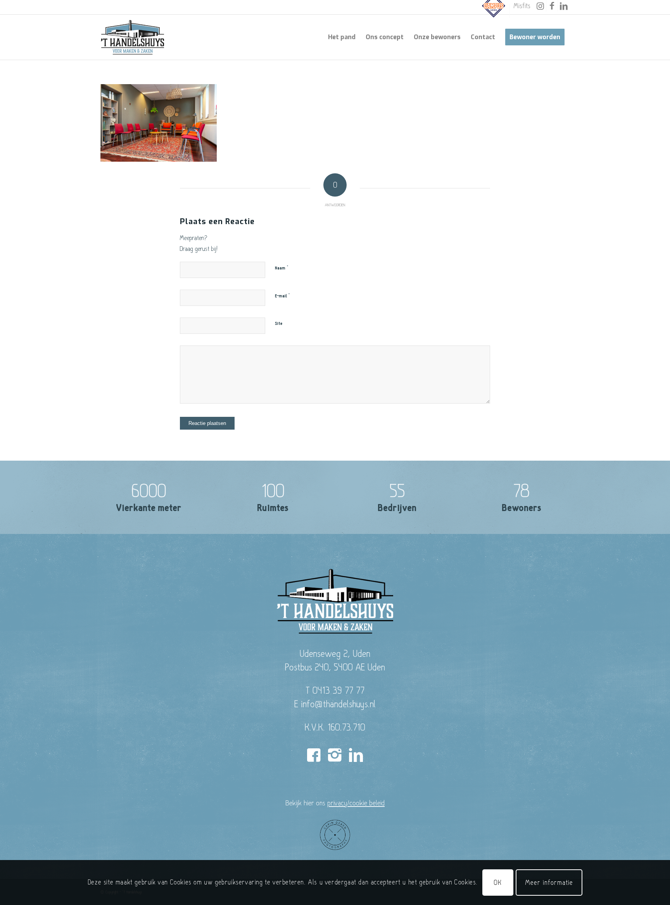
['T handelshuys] (132, 37)
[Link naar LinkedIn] (564, 6)
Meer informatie (549, 882)
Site (278, 323)
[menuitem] (493, 11)
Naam (281, 268)
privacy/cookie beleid (356, 802)
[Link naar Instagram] (540, 6)
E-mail (282, 296)
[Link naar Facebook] (552, 6)
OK (498, 882)
